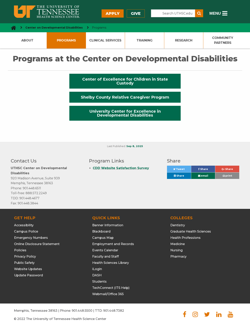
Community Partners (222, 40)
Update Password (28, 275)
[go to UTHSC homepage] (12, 28)
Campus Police (26, 231)
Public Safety (24, 263)
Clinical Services (105, 40)
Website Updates (28, 269)
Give (136, 13)
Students (99, 281)
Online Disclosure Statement (37, 244)
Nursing (176, 250)
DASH (97, 275)
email (204, 175)
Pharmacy (178, 256)
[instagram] (195, 315)
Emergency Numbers (31, 238)
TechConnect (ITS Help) (110, 288)
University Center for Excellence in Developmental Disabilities (125, 113)
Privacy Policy (25, 256)
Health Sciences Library (110, 263)
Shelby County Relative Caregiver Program (125, 97)
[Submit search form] (199, 13)
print (228, 175)
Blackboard (101, 231)
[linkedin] (219, 315)
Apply (113, 13)
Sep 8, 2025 (134, 146)
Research (183, 40)
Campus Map (103, 238)
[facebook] (184, 315)
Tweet (183, 170)
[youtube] (230, 315)
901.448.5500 (82, 311)
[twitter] (207, 315)
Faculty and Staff (105, 256)
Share (207, 170)
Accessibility (24, 225)
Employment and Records (113, 244)
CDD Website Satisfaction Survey (121, 168)
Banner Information (107, 225)
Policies (20, 250)
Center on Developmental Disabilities (54, 27)
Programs (66, 40)
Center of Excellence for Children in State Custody (125, 81)
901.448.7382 (113, 311)
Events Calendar (105, 250)
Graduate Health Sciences (190, 231)
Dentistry (177, 225)
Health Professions (185, 238)
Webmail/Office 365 (108, 294)
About (27, 40)
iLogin (97, 269)
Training (145, 40)
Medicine (177, 244)
